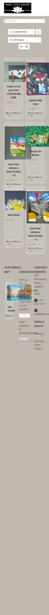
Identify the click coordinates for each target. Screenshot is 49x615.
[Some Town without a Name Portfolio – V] (35, 205)
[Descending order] (38, 32)
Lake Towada (9, 308)
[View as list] (26, 46)
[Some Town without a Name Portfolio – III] (13, 141)
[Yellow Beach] (13, 198)
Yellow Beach (13, 214)
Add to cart (10, 114)
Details (18, 113)
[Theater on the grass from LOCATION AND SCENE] (13, 70)
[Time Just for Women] (35, 134)
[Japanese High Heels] (35, 77)
